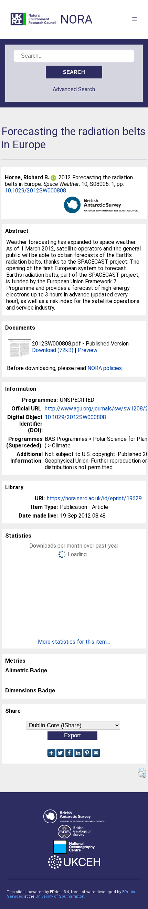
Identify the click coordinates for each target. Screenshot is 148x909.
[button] (142, 773)
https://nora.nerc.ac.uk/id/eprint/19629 (94, 498)
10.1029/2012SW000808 (35, 190)
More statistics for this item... (74, 641)
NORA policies (104, 368)
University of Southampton (59, 896)
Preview (87, 350)
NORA (76, 19)
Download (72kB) (52, 350)
